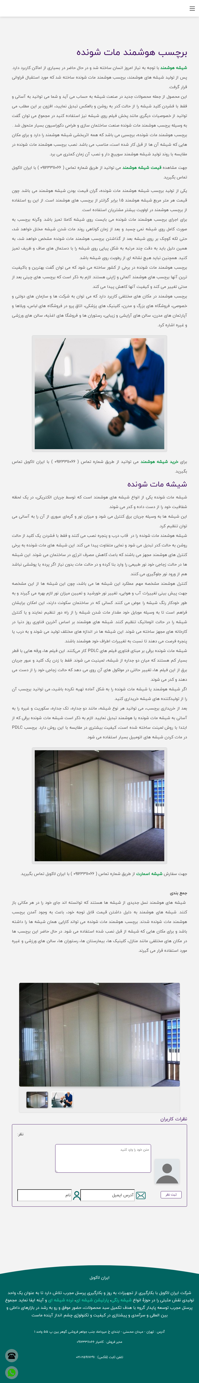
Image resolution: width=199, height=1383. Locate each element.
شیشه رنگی (121, 1300)
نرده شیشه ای (60, 1300)
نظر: (20, 1134)
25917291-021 (85, 1357)
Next (174, 1033)
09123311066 (86, 1342)
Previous (25, 1033)
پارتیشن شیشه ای (92, 1300)
